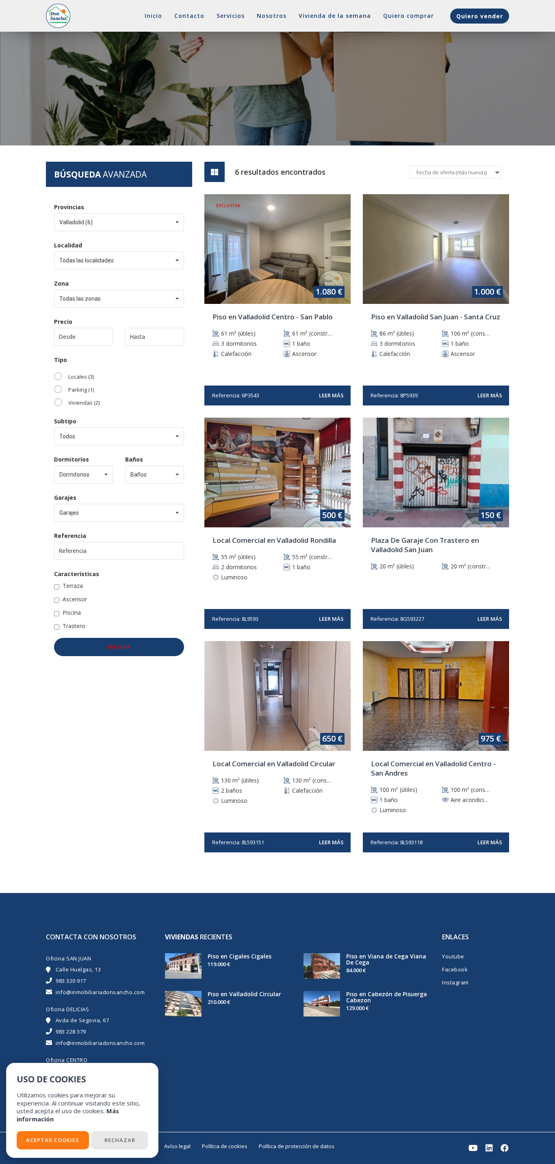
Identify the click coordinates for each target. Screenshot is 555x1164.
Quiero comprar (408, 16)
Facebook (455, 969)
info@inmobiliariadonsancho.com (100, 992)
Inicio (153, 16)
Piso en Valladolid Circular (244, 994)
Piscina (72, 612)
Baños (134, 459)
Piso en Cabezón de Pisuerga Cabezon (386, 997)
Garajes (65, 497)
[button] (119, 222)
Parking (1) (81, 389)
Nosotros (271, 16)
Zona (61, 283)
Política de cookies (224, 1146)
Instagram (455, 982)
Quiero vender (479, 16)
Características (76, 574)
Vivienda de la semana (335, 16)
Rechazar (119, 1140)
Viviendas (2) (84, 402)
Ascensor (75, 599)
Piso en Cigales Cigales (239, 956)
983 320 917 (71, 980)
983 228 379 (71, 1031)
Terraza (73, 586)
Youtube (453, 956)
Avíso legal (177, 1146)
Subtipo (65, 421)
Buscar (119, 646)
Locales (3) (81, 376)
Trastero (74, 626)
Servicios (231, 16)
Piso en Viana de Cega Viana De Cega (386, 959)
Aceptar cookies (52, 1140)
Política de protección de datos (296, 1146)
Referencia (70, 536)
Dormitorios (71, 459)
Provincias (69, 207)
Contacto (189, 16)
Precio (63, 321)
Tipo (60, 360)
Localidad (68, 245)
